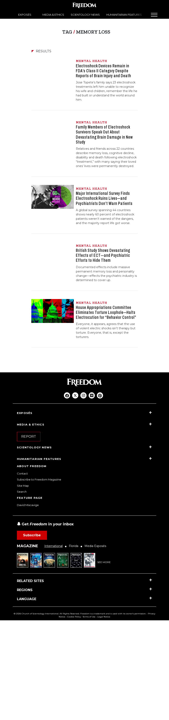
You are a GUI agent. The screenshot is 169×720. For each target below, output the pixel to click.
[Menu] (154, 15)
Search (22, 491)
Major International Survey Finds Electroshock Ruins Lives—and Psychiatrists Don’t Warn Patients (104, 198)
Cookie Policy (74, 616)
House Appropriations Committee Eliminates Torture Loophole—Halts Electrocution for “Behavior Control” (106, 312)
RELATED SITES (30, 581)
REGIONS (25, 590)
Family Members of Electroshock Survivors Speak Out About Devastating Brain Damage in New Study (104, 135)
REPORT (28, 436)
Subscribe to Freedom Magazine (39, 479)
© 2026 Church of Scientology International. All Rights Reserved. (47, 613)
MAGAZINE (27, 546)
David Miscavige (28, 505)
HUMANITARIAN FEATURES (124, 14)
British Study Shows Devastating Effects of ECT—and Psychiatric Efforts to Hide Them (103, 255)
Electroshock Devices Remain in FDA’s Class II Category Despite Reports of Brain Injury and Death (103, 70)
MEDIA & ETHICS (53, 14)
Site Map (23, 485)
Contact (22, 473)
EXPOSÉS (24, 14)
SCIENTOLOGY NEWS (85, 14)
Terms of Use (89, 616)
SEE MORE (104, 562)
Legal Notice (103, 616)
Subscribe (32, 535)
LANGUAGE (26, 599)
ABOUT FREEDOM (32, 466)
